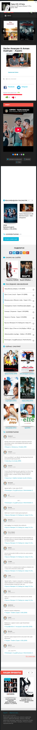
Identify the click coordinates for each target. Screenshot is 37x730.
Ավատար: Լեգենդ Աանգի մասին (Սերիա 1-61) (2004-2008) (20, 478)
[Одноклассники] (15, 154)
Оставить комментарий (11, 239)
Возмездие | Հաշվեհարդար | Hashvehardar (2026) (20, 490)
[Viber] (21, 154)
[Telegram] (17, 154)
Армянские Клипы (13, 72)
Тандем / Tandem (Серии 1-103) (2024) (16, 612)
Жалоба (28, 159)
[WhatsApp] (23, 154)
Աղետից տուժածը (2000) (13, 461)
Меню (9, 15)
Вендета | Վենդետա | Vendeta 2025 (16, 447)
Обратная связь (13, 712)
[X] (19, 154)
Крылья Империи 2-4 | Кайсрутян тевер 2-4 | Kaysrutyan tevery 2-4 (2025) (20, 515)
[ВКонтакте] (13, 154)
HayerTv (5, 712)
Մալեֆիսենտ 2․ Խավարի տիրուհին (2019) (19, 626)
